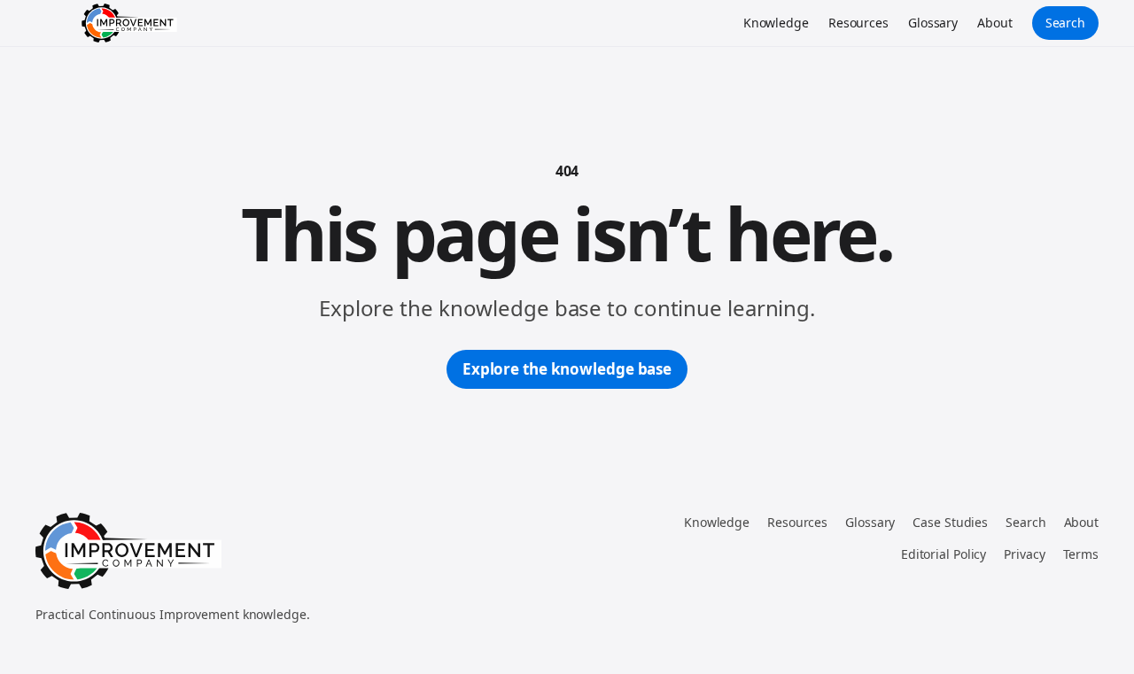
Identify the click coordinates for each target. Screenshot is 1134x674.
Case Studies (950, 522)
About (995, 22)
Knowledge (776, 22)
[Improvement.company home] (129, 23)
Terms (1081, 554)
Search (1065, 22)
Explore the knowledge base (567, 369)
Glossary (933, 22)
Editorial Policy (943, 554)
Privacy (1024, 554)
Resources (858, 22)
